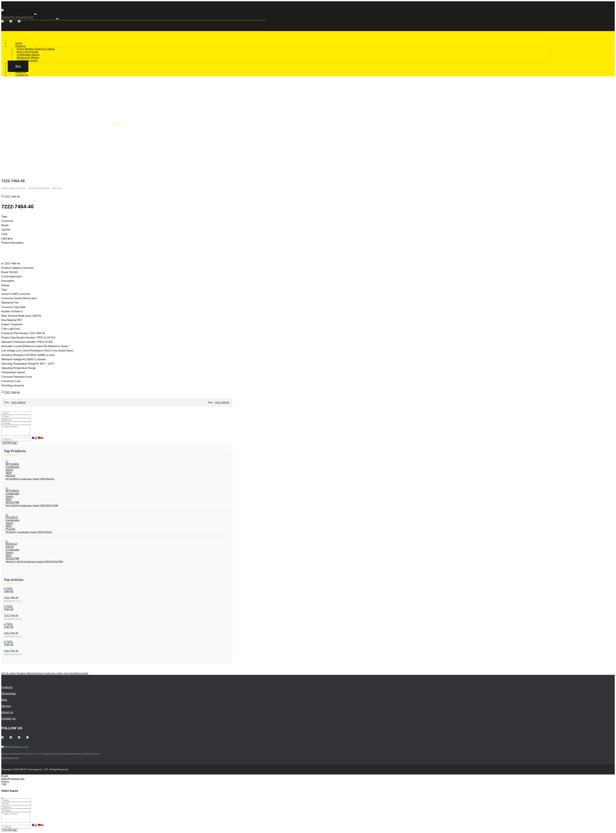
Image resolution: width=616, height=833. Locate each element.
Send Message (10, 443)
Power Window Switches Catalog (36, 49)
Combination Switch (28, 54)
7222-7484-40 (18, 402)
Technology (8, 693)
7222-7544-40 (11, 615)
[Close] (2, 797)
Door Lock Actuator (27, 51)
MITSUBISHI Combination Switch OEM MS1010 (30, 479)
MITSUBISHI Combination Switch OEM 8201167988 (32, 505)
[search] (57, 18)
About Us (7, 712)
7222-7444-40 (222, 402)
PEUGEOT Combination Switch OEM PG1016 (29, 532)
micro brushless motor (75, 673)
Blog (4, 699)
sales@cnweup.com (10, 758)
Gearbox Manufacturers (30, 673)
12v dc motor (8, 673)
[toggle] (35, 14)
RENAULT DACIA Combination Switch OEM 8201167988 (34, 561)
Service (6, 706)
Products (20, 46)
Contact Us (21, 75)
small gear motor (53, 673)
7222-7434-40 (11, 651)
